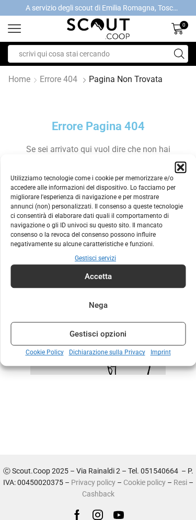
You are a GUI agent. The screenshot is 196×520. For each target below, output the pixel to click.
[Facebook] (77, 515)
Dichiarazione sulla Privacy (107, 352)
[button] (180, 167)
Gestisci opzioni (98, 334)
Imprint (161, 352)
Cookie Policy (45, 352)
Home (19, 79)
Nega (98, 305)
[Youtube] (118, 515)
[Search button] (179, 53)
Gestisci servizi (95, 258)
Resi (180, 482)
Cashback (98, 494)
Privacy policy (93, 482)
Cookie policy (144, 482)
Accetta (98, 276)
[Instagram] (98, 515)
